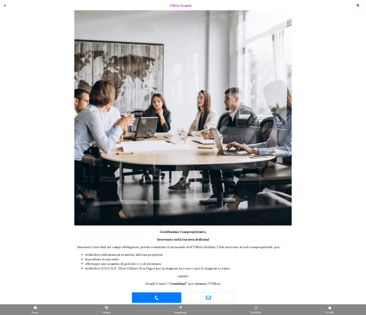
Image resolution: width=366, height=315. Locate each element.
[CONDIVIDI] (358, 5)
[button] (90, 116)
